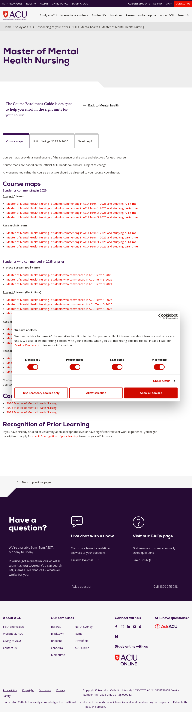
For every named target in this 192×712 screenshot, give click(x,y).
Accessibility (10, 690)
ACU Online (82, 648)
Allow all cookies (151, 392)
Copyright (28, 690)
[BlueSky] (116, 636)
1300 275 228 (168, 587)
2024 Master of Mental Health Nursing (31, 412)
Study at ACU (48, 15)
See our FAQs (142, 560)
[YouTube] (134, 627)
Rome (78, 633)
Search (182, 15)
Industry (31, 3)
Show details (161, 380)
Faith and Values (12, 3)
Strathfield (81, 641)
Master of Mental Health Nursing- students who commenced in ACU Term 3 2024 (59, 284)
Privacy (60, 690)
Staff (169, 3)
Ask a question (82, 587)
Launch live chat (82, 560)
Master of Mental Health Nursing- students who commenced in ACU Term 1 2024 (59, 309)
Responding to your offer (52, 27)
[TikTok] (140, 627)
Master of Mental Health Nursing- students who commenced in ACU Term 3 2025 (59, 279)
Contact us (183, 3)
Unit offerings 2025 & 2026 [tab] (50, 141)
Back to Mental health (103, 105)
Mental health (89, 27)
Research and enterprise (141, 15)
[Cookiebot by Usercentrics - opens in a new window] (161, 316)
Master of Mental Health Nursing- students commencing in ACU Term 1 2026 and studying (71, 203)
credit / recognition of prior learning (55, 436)
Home (8, 27)
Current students (139, 3)
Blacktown (57, 633)
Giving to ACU (60, 3)
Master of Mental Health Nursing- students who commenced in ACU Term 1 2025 (59, 275)
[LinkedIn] (128, 627)
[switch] (75, 367)
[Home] (15, 15)
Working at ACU (13, 633)
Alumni (44, 3)
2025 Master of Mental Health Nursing (31, 408)
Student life (99, 15)
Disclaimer (45, 690)
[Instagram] (122, 627)
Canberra (57, 648)
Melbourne (58, 655)
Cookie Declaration (28, 345)
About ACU (167, 15)
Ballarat (56, 626)
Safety (6, 696)
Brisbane (56, 641)
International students (74, 15)
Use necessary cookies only (41, 392)
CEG (74, 27)
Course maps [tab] (14, 141)
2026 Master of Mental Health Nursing (31, 403)
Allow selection (96, 392)
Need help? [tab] (85, 141)
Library (157, 3)
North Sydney (84, 626)
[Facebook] (116, 627)
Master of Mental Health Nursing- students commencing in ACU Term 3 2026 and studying (71, 212)
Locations (116, 15)
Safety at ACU (80, 3)
